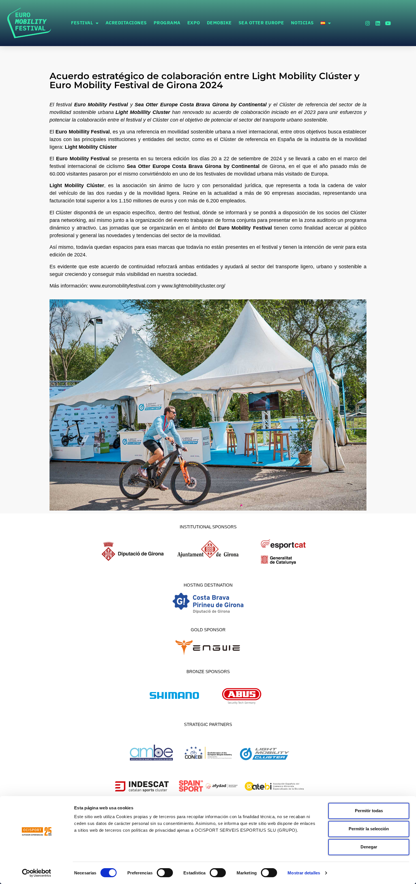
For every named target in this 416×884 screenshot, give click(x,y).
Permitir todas (369, 810)
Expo (193, 23)
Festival (82, 23)
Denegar (369, 846)
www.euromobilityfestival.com (123, 286)
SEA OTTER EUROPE (261, 23)
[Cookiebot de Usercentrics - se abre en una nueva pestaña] (36, 873)
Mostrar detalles (304, 872)
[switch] (165, 872)
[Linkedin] (378, 23)
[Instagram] (368, 23)
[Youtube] (388, 23)
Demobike (219, 23)
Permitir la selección (369, 828)
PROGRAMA (167, 23)
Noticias (302, 23)
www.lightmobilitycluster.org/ (193, 286)
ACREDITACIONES (126, 23)
